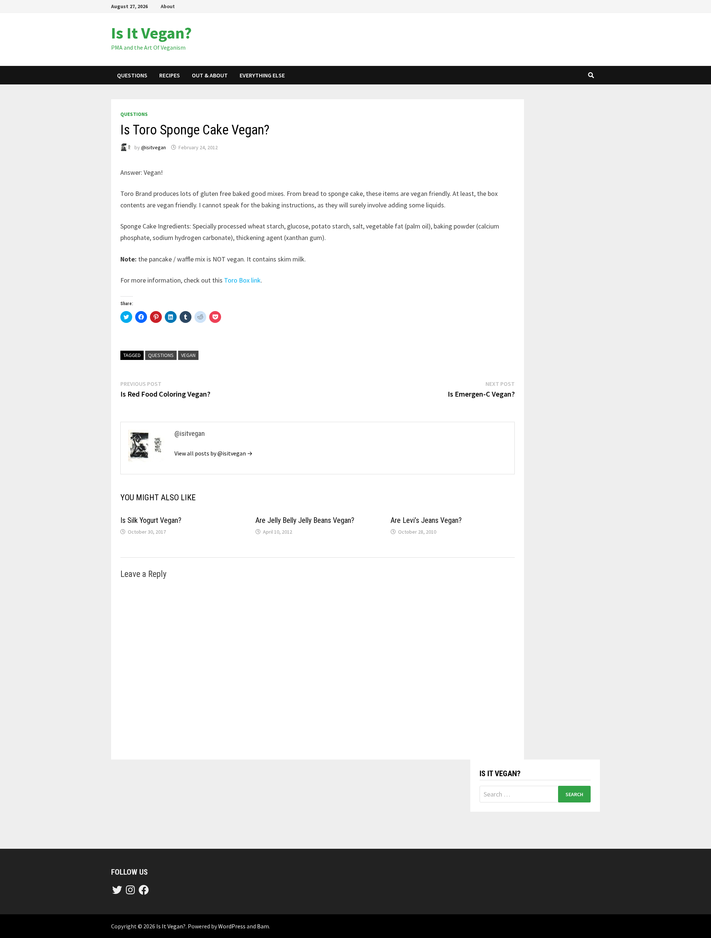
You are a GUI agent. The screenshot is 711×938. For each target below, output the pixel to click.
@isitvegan (153, 147)
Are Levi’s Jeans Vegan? (426, 520)
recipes (169, 75)
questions (132, 75)
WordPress (232, 926)
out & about (210, 75)
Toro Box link (242, 280)
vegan (188, 355)
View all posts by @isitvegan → (213, 453)
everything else (262, 75)
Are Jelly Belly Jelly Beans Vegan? (305, 520)
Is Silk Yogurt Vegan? (150, 520)
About (168, 6)
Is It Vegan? (151, 33)
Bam (263, 926)
